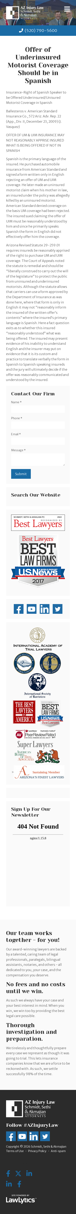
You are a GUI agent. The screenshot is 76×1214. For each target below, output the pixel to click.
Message (18, 450)
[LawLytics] (21, 1199)
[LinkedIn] (9, 1184)
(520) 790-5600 (41, 30)
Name (16, 402)
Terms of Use (15, 1151)
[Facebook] (19, 1184)
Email (16, 434)
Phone (16, 418)
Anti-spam (58, 1151)
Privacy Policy (37, 1151)
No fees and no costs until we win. (35, 988)
